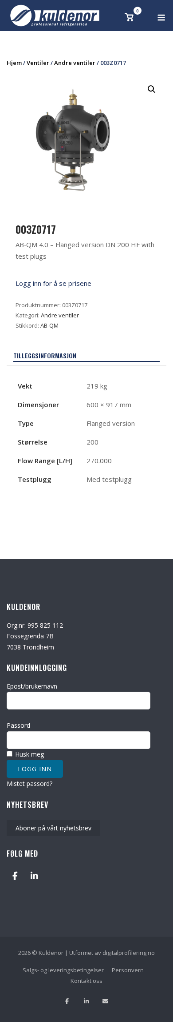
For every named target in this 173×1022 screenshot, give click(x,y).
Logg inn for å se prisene (53, 283)
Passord (18, 725)
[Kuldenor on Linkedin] (34, 875)
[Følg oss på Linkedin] (86, 1001)
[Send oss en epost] (105, 1001)
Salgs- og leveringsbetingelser (63, 970)
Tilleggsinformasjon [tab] (44, 355)
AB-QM (49, 325)
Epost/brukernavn (32, 686)
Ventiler (38, 63)
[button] (152, 89)
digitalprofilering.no (128, 953)
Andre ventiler (74, 63)
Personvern (128, 970)
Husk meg (28, 754)
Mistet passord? (29, 783)
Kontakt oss (86, 981)
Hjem (14, 63)
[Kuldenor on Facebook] (15, 875)
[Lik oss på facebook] (67, 1001)
